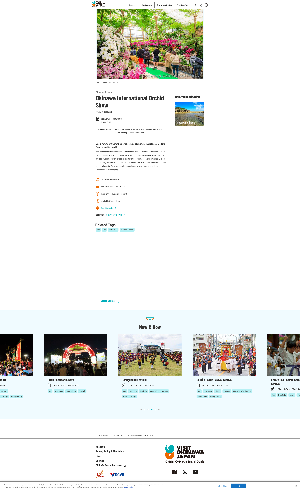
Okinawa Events (118, 435)
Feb (104, 230)
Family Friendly (16, 396)
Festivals (82, 391)
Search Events (107, 300)
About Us (100, 446)
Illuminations (202, 396)
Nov (199, 391)
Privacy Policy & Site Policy (110, 451)
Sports (291, 395)
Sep (50, 391)
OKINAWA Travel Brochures (109, 465)
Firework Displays (129, 396)
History (217, 391)
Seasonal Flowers (127, 230)
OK (239, 486)
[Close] (296, 486)
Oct (124, 391)
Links (98, 455)
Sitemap (100, 460)
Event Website (107, 208)
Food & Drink (71, 391)
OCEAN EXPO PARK (114, 215)
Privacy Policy (128, 487)
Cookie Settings (222, 486)
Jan (98, 230)
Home (98, 435)
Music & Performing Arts (159, 391)
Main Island (113, 230)
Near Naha (133, 391)
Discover (106, 435)
